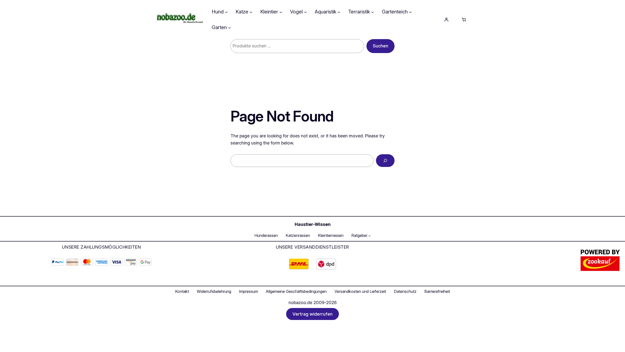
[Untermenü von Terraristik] (372, 11)
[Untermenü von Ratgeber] (369, 235)
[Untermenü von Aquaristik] (338, 11)
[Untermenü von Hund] (226, 11)
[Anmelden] (446, 19)
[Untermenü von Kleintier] (280, 11)
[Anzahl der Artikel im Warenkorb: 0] (464, 19)
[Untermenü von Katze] (251, 11)
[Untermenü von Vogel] (305, 11)
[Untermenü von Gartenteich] (410, 11)
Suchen (380, 45)
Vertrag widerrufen (312, 314)
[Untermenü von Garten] (229, 27)
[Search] (385, 160)
